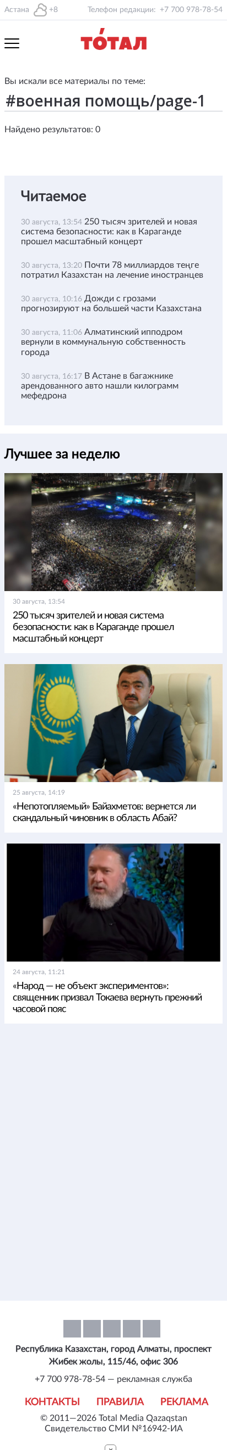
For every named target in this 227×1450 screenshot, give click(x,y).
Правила (120, 1402)
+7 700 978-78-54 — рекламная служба (113, 1379)
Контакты (52, 1402)
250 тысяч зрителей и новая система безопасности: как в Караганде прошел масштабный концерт (109, 231)
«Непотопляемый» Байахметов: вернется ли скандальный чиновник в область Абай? (104, 812)
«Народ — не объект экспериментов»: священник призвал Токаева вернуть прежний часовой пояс (107, 997)
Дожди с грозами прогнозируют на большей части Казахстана (111, 303)
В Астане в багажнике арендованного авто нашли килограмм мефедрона (100, 386)
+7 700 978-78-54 (191, 10)
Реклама (184, 1402)
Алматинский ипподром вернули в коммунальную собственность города (103, 342)
